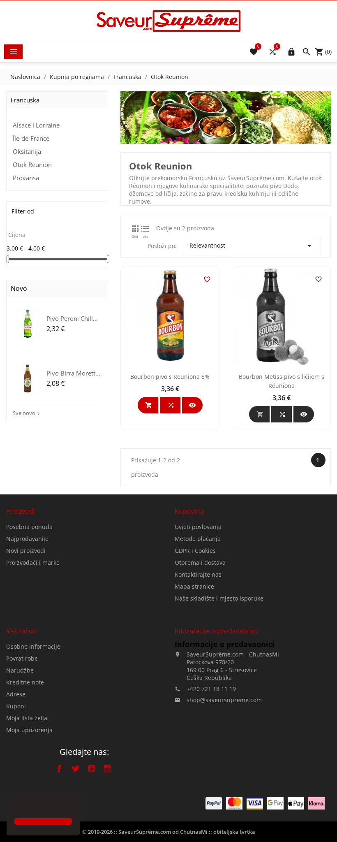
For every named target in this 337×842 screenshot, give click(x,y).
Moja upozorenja (29, 730)
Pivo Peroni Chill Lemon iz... (69, 318)
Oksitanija (27, 151)
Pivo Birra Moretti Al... (71, 373)
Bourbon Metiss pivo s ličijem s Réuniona (281, 381)
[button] (15, 806)
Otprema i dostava (200, 562)
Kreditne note (25, 682)
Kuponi (16, 706)
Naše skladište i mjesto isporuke (219, 598)
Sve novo (27, 413)
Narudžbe (20, 670)
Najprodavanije (27, 539)
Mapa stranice (194, 586)
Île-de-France (31, 138)
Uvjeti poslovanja (198, 527)
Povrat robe (22, 658)
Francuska (25, 100)
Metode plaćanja (198, 539)
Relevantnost (251, 246)
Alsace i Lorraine (36, 125)
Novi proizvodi (26, 550)
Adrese (15, 694)
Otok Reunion (32, 164)
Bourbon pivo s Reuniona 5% (170, 376)
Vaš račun (21, 631)
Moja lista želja (26, 718)
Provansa (26, 178)
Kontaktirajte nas (198, 574)
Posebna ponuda (29, 527)
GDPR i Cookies (195, 550)
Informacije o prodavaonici (225, 644)
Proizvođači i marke (33, 562)
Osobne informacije (33, 646)
